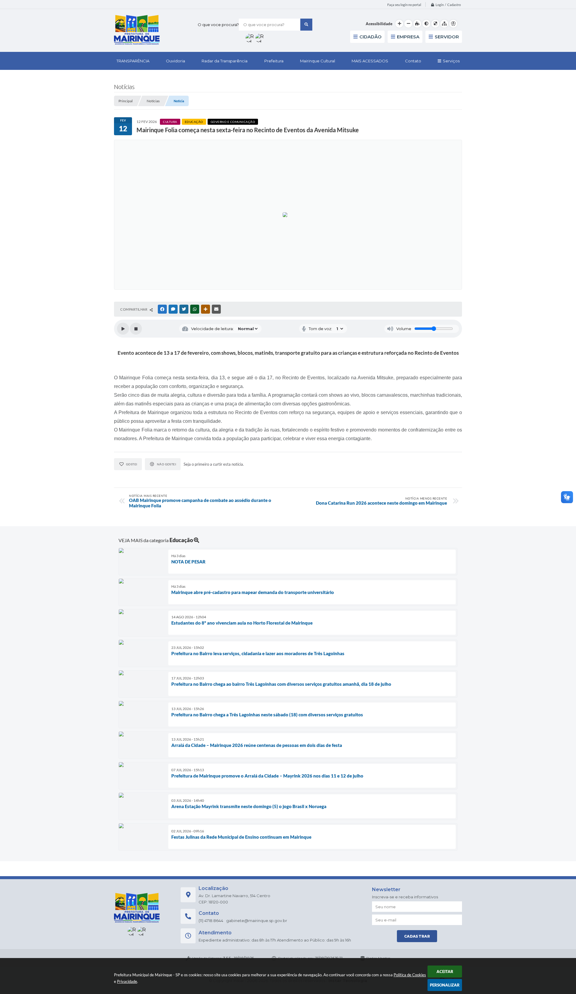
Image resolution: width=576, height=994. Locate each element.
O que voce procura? (218, 24)
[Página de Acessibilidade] (453, 24)
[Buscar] (306, 25)
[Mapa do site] (444, 24)
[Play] (123, 329)
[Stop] (136, 329)
